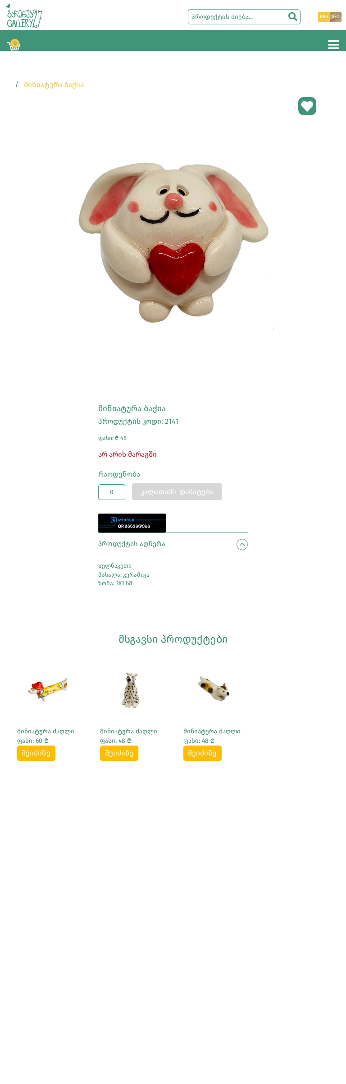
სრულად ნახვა (48, 691)
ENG (324, 16)
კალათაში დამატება (177, 491)
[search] (293, 16)
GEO (336, 16)
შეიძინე (36, 753)
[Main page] (24, 16)
